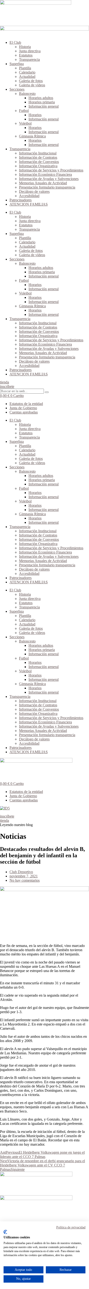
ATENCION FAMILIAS (28, 204)
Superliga (16, 64)
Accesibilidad (29, 196)
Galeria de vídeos (32, 85)
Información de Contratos (38, 157)
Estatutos (26, 55)
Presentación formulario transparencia (47, 187)
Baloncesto (27, 94)
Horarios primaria (41, 102)
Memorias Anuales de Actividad (43, 183)
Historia (25, 47)
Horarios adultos (40, 98)
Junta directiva (30, 51)
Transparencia (29, 59)
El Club (15, 42)
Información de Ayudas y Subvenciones (49, 179)
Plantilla (25, 68)
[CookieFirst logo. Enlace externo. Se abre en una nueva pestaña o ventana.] (5, 1232)
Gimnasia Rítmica (32, 136)
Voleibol (25, 123)
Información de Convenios (39, 162)
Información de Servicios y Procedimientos (51, 170)
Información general (43, 106)
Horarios (35, 115)
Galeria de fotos (31, 81)
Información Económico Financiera (45, 174)
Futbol (24, 111)
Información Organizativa (38, 166)
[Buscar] (47, 392)
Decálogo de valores (34, 191)
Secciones (16, 89)
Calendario (27, 72)
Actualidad (27, 77)
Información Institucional (37, 153)
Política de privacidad (70, 1227)
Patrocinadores (20, 200)
